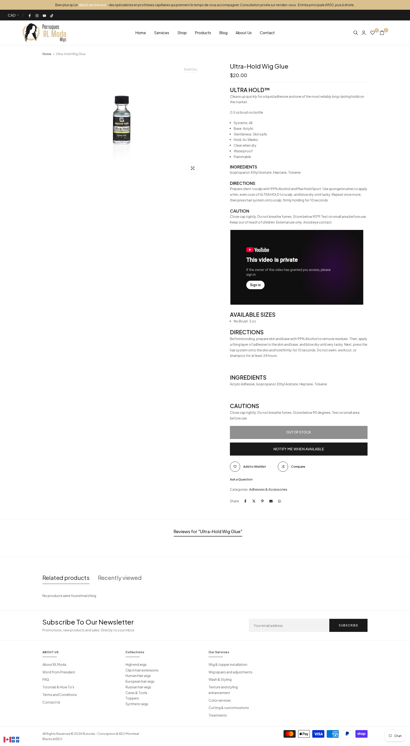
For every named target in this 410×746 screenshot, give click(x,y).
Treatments (218, 715)
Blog (223, 32)
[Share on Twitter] (254, 501)
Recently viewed (120, 577)
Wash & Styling (220, 679)
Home (140, 32)
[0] (372, 33)
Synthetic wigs (137, 704)
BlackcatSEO (52, 739)
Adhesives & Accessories (268, 489)
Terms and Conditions (59, 694)
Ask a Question (241, 479)
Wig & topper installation (228, 664)
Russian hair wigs (138, 687)
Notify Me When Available (298, 449)
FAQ (45, 679)
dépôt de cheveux (92, 5)
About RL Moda (54, 664)
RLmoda (89, 734)
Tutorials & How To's (58, 687)
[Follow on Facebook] (30, 15)
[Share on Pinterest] (262, 501)
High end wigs (136, 664)
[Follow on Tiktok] (52, 15)
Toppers (132, 698)
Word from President (58, 672)
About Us (244, 32)
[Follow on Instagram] (37, 15)
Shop (182, 32)
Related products (65, 577)
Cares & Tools (136, 692)
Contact (267, 32)
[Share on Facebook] (245, 501)
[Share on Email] (271, 501)
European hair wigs (140, 681)
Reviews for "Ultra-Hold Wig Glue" (208, 531)
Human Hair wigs (138, 675)
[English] (8, 739)
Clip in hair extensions (142, 670)
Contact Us (51, 702)
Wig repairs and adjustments (230, 672)
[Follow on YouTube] (45, 15)
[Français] (16, 739)
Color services (220, 700)
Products (203, 32)
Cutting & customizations (229, 707)
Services (161, 32)
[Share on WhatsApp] (279, 501)
